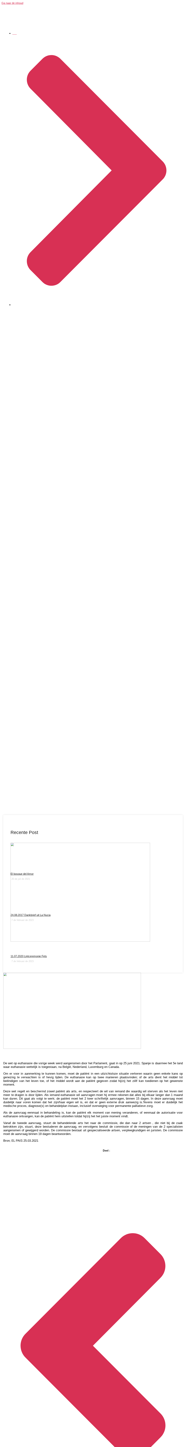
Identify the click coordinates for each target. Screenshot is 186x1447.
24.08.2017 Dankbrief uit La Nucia (30, 915)
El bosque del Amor (22, 873)
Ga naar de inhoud (12, 3)
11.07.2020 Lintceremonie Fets (29, 956)
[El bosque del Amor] (93, 856)
